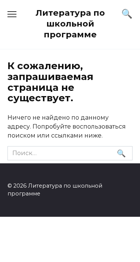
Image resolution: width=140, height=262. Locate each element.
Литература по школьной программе (70, 23)
